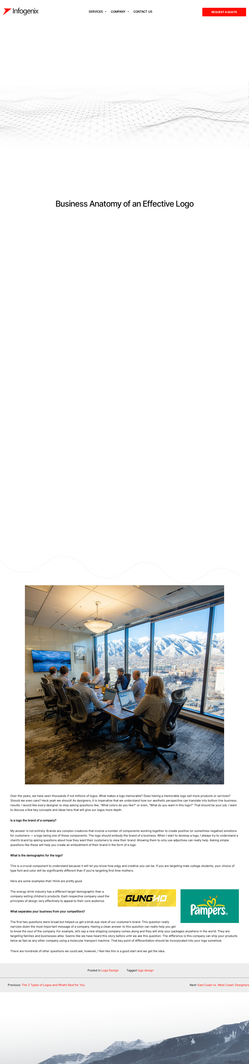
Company (118, 11)
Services (96, 11)
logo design (146, 970)
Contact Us (142, 11)
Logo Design (110, 970)
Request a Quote (224, 12)
